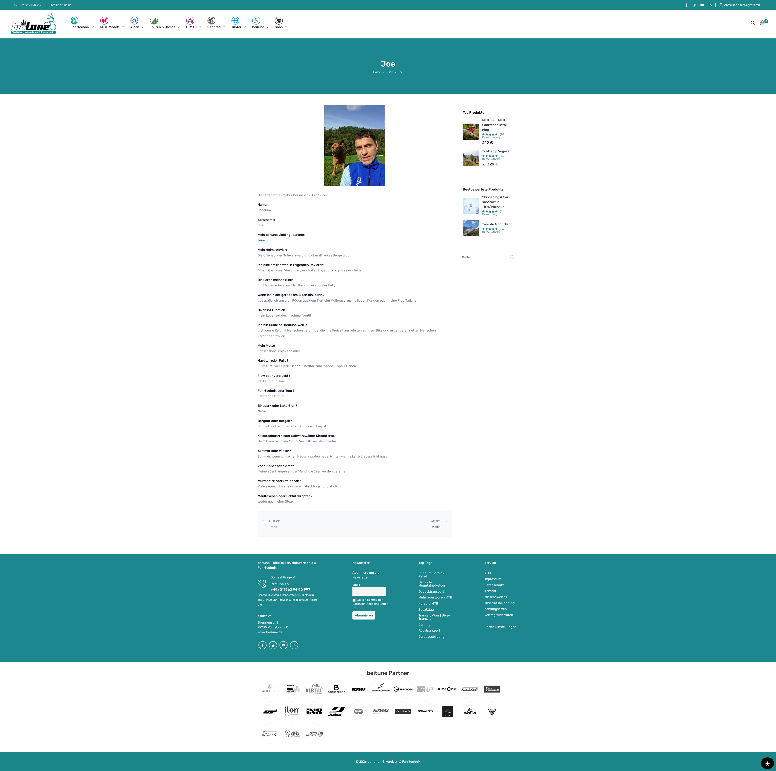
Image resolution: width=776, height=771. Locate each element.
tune (261, 240)
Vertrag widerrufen (498, 615)
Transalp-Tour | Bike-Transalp (434, 617)
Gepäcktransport (431, 591)
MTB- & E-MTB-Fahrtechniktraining (495, 125)
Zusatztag (426, 609)
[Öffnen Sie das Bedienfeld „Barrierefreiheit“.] (767, 763)
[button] (753, 23)
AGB (487, 573)
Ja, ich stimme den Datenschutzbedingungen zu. (369, 603)
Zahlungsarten (495, 609)
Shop (279, 27)
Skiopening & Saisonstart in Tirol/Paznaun (495, 202)
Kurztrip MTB (428, 603)
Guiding (424, 625)
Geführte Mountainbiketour (432, 583)
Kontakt (490, 591)
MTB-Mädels (110, 27)
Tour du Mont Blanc (497, 224)
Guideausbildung (432, 637)
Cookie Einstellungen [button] (500, 627)
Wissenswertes (495, 597)
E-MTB (191, 27)
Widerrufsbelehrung (499, 603)
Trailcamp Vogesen (496, 151)
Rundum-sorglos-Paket (432, 574)
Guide (389, 72)
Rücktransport (429, 630)
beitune (258, 27)
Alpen (134, 27)
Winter (236, 27)
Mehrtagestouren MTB (435, 597)
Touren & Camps (162, 27)
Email (356, 585)
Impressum (492, 579)
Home (377, 72)
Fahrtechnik (80, 27)
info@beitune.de (61, 5)
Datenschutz (494, 585)
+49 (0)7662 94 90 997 (26, 5)
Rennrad (214, 27)
